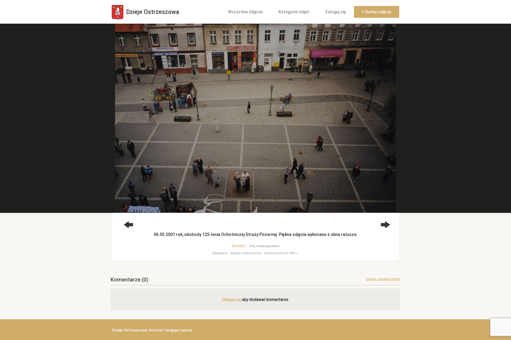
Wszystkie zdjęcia (245, 11)
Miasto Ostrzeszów (246, 253)
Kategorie (220, 253)
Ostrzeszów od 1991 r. (281, 253)
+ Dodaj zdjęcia (376, 11)
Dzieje (152, 11)
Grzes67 (239, 246)
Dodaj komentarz (383, 280)
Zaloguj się (335, 11)
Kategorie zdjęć (294, 11)
